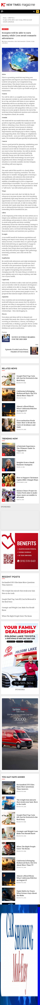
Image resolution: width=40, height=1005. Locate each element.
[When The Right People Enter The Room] (8, 848)
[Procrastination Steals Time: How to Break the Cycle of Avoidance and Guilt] (8, 425)
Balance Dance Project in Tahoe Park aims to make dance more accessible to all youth (27, 494)
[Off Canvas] (2, 11)
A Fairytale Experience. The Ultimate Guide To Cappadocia (26, 448)
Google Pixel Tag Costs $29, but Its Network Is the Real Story (27, 378)
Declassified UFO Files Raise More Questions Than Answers (25, 787)
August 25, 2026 (22, 398)
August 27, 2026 (22, 383)
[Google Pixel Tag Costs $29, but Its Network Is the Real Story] (8, 379)
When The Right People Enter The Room (17, 616)
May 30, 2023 (21, 499)
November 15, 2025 (22, 482)
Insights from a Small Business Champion (25, 463)
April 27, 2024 (31, 41)
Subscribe (37, 11)
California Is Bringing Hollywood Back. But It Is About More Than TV (27, 393)
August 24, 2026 (22, 413)
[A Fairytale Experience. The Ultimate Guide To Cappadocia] (8, 449)
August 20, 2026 (22, 429)
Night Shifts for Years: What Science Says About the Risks (27, 893)
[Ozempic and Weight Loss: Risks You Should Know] (8, 833)
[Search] (34, 11)
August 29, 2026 (22, 791)
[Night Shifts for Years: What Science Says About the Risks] (8, 894)
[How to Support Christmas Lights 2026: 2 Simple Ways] (8, 480)
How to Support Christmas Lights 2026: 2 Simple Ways (27, 479)
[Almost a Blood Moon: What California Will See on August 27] (8, 409)
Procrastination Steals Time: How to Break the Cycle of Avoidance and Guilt (26, 423)
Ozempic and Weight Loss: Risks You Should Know (27, 832)
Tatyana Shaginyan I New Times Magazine (14, 41)
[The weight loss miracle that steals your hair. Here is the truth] (8, 803)
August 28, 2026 (22, 806)
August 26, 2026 (22, 836)
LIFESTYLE (5, 29)
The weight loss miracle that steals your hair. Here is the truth (27, 802)
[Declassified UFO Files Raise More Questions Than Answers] (8, 787)
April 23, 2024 (21, 467)
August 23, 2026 (22, 898)
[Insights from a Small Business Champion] (8, 464)
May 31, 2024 (21, 453)
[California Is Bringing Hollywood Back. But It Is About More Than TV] (8, 394)
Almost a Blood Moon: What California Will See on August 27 (27, 408)
